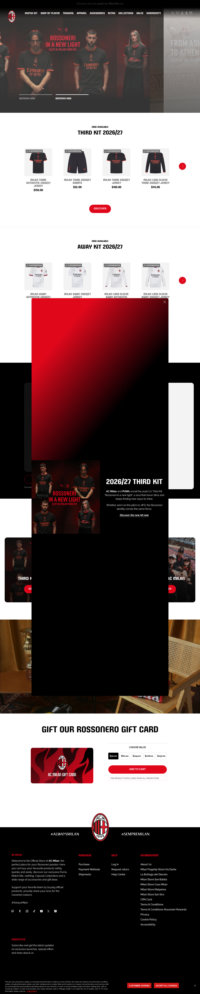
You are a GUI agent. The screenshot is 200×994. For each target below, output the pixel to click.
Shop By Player (50, 13)
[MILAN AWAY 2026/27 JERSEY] (77, 276)
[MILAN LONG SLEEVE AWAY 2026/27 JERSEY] (155, 276)
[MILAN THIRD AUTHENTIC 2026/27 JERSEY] (38, 162)
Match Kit (31, 13)
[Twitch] (12, 911)
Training (68, 13)
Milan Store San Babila (153, 879)
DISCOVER (100, 208)
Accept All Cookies (166, 985)
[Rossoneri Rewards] (186, 13)
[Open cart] (190, 13)
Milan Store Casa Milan (153, 884)
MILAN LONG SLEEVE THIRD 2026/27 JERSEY (155, 181)
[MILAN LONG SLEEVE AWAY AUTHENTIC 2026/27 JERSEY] (116, 276)
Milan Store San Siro (152, 894)
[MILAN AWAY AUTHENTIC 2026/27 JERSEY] (38, 276)
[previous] (17, 166)
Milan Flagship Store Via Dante (158, 869)
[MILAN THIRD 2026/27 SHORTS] (77, 162)
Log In (115, 864)
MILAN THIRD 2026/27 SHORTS (77, 181)
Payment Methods (89, 869)
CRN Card (146, 899)
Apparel (81, 13)
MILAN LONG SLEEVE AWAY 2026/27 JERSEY (155, 295)
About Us (146, 864)
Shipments (85, 874)
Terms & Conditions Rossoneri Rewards (163, 909)
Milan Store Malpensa (153, 889)
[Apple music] (55, 911)
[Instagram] (27, 911)
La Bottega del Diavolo (154, 874)
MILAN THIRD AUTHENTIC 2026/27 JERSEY (38, 182)
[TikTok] (34, 911)
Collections (125, 13)
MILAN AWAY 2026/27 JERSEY (77, 295)
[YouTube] (41, 911)
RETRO (111, 13)
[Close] (164, 302)
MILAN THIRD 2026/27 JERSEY (116, 181)
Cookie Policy (148, 919)
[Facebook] (20, 911)
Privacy (144, 914)
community (153, 13)
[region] (100, 986)
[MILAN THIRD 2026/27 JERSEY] (116, 162)
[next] (182, 166)
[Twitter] (48, 911)
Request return (120, 869)
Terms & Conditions (151, 904)
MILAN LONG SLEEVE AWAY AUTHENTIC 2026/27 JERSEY (116, 296)
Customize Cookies (139, 985)
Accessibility (147, 924)
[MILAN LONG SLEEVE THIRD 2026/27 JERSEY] (155, 162)
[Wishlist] (177, 13)
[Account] (182, 13)
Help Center (118, 874)
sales (139, 13)
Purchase (84, 864)
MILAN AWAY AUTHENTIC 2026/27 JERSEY (38, 296)
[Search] (172, 13)
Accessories (97, 13)
